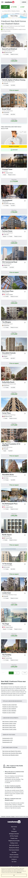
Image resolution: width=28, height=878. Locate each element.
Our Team (14, 861)
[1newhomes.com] (14, 821)
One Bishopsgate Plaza (9, 504)
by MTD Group (5, 293)
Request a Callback (14, 146)
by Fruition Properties (7, 565)
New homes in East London (9, 725)
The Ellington (6, 322)
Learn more (19, 872)
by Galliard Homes (6, 625)
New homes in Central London (9, 721)
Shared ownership (14, 854)
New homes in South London (9, 729)
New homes (14, 826)
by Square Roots (6, 536)
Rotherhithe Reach (8, 382)
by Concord (5, 171)
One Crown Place (7, 291)
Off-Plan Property (14, 836)
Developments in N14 (7, 738)
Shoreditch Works (8, 474)
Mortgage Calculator (14, 833)
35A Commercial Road (9, 262)
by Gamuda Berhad (6, 263)
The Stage (5, 624)
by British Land (5, 656)
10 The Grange (7, 564)
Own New (14, 852)
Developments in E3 (7, 742)
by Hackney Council (7, 354)
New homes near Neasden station (10, 755)
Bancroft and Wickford (9, 49)
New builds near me (14, 845)
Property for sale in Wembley (9, 710)
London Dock (6, 593)
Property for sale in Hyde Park (9, 704)
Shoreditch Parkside (9, 353)
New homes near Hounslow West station (12, 753)
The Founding (6, 655)
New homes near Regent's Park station (11, 751)
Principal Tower (7, 169)
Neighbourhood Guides (14, 840)
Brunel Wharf (6, 109)
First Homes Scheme (14, 850)
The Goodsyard (7, 200)
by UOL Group (5, 505)
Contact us (14, 859)
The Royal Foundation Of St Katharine (11, 444)
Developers (14, 831)
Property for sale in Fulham (8, 712)
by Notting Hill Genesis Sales (9, 384)
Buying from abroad (14, 847)
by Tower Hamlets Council (8, 50)
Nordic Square (7, 535)
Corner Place (6, 413)
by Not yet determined (7, 111)
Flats (14, 829)
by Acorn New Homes (7, 447)
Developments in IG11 (7, 740)
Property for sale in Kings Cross (9, 706)
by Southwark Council (7, 324)
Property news (14, 838)
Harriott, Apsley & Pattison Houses (13, 80)
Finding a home (14, 843)
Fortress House (7, 231)
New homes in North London (9, 723)
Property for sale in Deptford (9, 708)
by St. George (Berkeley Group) (9, 594)
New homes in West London (9, 727)
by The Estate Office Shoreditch (9, 476)
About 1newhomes (14, 857)
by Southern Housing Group (8, 415)
